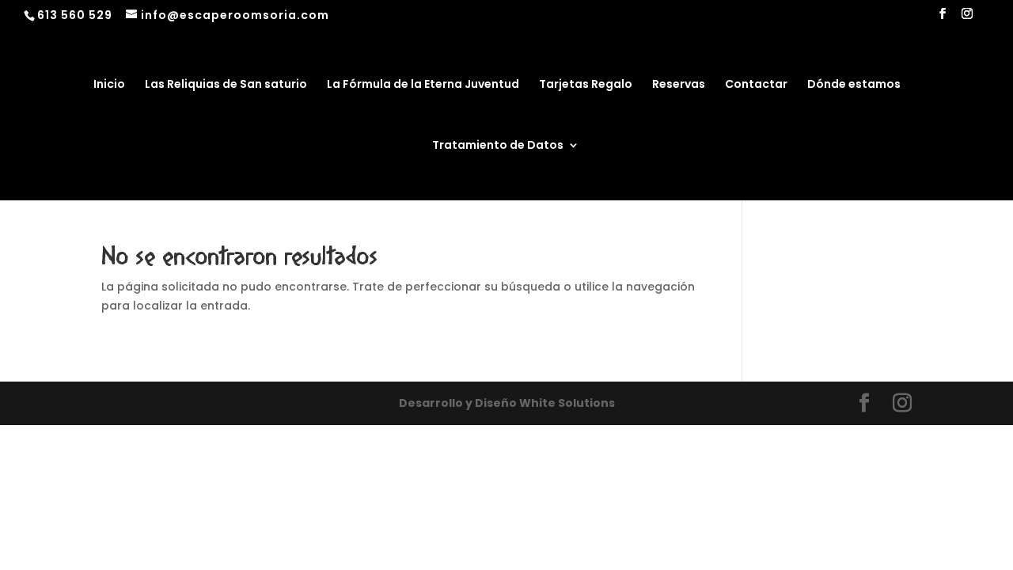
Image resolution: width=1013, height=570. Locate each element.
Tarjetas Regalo (585, 85)
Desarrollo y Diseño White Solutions (507, 403)
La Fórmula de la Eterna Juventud (423, 85)
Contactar (756, 85)
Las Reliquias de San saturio (226, 85)
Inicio (109, 85)
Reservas (678, 85)
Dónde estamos (854, 85)
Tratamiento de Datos (497, 146)
